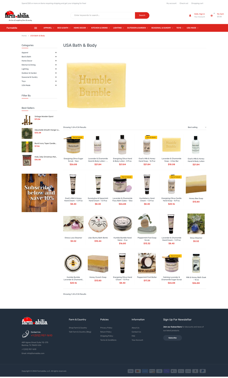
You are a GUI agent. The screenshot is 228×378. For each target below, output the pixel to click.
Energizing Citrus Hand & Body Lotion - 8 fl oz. (122, 159)
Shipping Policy (106, 336)
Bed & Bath (26, 57)
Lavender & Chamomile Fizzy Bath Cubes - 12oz (122, 199)
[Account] (190, 15)
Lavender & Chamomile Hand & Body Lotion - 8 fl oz (98, 160)
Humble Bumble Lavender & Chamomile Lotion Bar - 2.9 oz (73, 279)
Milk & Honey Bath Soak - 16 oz (196, 278)
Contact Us (136, 332)
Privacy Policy (106, 328)
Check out (184, 3)
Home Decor (27, 61)
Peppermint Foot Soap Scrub (147, 239)
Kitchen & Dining (28, 65)
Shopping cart (197, 3)
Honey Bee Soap (196, 198)
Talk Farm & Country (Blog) (80, 332)
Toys (24, 81)
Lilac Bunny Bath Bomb (98, 238)
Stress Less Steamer (73, 238)
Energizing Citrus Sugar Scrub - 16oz (73, 159)
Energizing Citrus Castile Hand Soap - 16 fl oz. (172, 199)
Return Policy (105, 332)
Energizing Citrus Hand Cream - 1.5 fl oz (122, 278)
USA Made (26, 85)
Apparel (25, 52)
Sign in (202, 14)
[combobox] (102, 15)
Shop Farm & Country (78, 328)
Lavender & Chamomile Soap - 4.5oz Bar (171, 159)
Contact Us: (36, 332)
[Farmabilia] (39, 193)
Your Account (199, 17)
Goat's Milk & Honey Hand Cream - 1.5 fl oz (73, 199)
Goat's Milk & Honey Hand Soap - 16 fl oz (147, 159)
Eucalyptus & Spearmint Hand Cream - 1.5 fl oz (98, 199)
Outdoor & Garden (29, 73)
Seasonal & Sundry (30, 77)
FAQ (133, 336)
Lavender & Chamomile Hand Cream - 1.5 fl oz (171, 239)
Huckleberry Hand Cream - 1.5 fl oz (147, 199)
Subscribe (172, 338)
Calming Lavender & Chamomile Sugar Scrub (171, 278)
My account (171, 3)
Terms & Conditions (108, 340)
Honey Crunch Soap (97, 277)
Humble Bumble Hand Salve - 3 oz (122, 239)
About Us (135, 328)
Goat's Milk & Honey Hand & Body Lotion (196, 160)
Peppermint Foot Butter (147, 277)
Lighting (25, 69)
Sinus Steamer (196, 238)
